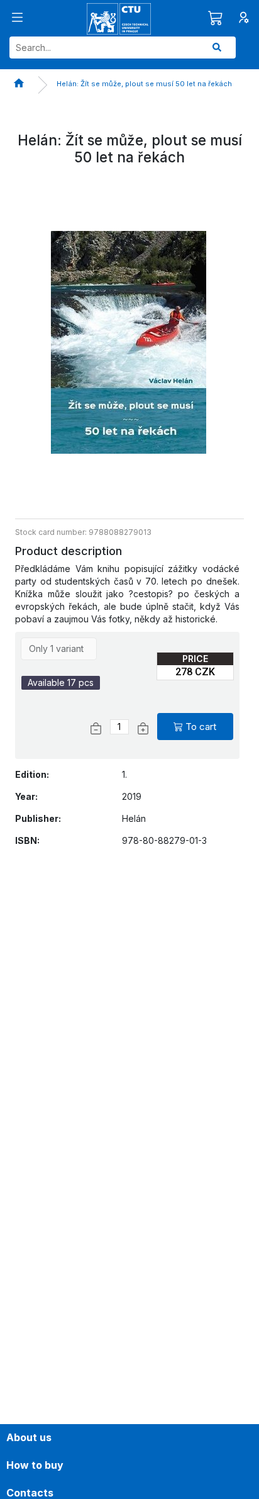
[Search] (217, 47)
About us (29, 1437)
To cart (200, 727)
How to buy (34, 1465)
